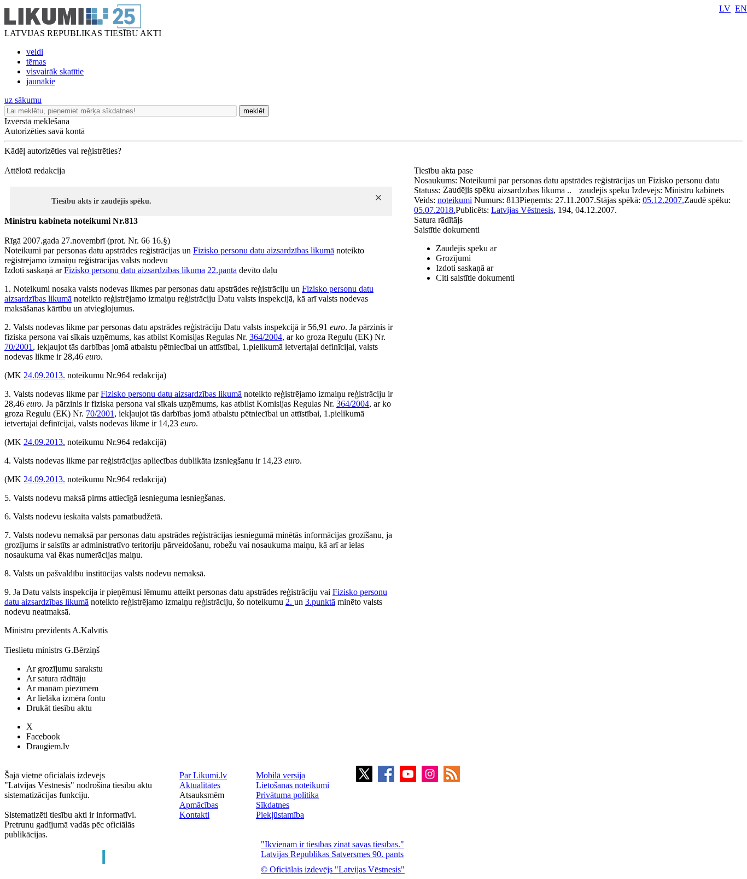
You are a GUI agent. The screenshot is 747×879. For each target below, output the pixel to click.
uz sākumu (23, 100)
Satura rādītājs (438, 219)
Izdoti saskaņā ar (464, 268)
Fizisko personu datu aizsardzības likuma (134, 270)
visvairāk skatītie (55, 71)
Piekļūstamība (280, 814)
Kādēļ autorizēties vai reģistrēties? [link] (62, 150)
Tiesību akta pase (444, 170)
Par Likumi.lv (203, 775)
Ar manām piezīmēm (62, 688)
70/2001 (18, 346)
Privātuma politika (287, 795)
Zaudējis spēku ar (466, 248)
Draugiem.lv (47, 746)
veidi (34, 51)
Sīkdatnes (272, 804)
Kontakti (194, 814)
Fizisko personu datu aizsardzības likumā (263, 250)
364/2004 (265, 337)
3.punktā (320, 601)
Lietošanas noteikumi (292, 785)
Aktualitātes (199, 785)
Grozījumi (453, 258)
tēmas (36, 61)
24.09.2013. (44, 375)
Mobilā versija (280, 775)
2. (289, 601)
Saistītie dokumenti (447, 229)
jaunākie (40, 81)
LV (725, 8)
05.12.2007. (663, 200)
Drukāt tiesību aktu (59, 708)
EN (741, 8)
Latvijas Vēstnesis (522, 210)
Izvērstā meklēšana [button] (36, 121)
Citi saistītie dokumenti (475, 277)
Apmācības (198, 804)
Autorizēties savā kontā (44, 131)
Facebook (43, 736)
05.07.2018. (435, 210)
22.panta (222, 270)
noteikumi (454, 200)
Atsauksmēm (201, 795)
